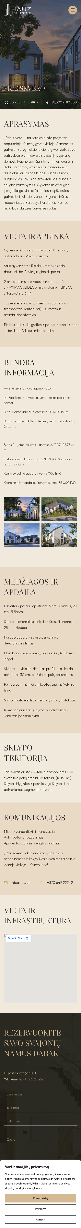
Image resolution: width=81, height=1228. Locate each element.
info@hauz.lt (27, 1073)
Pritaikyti (40, 1209)
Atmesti (40, 1219)
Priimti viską (40, 1198)
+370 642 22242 (34, 1079)
